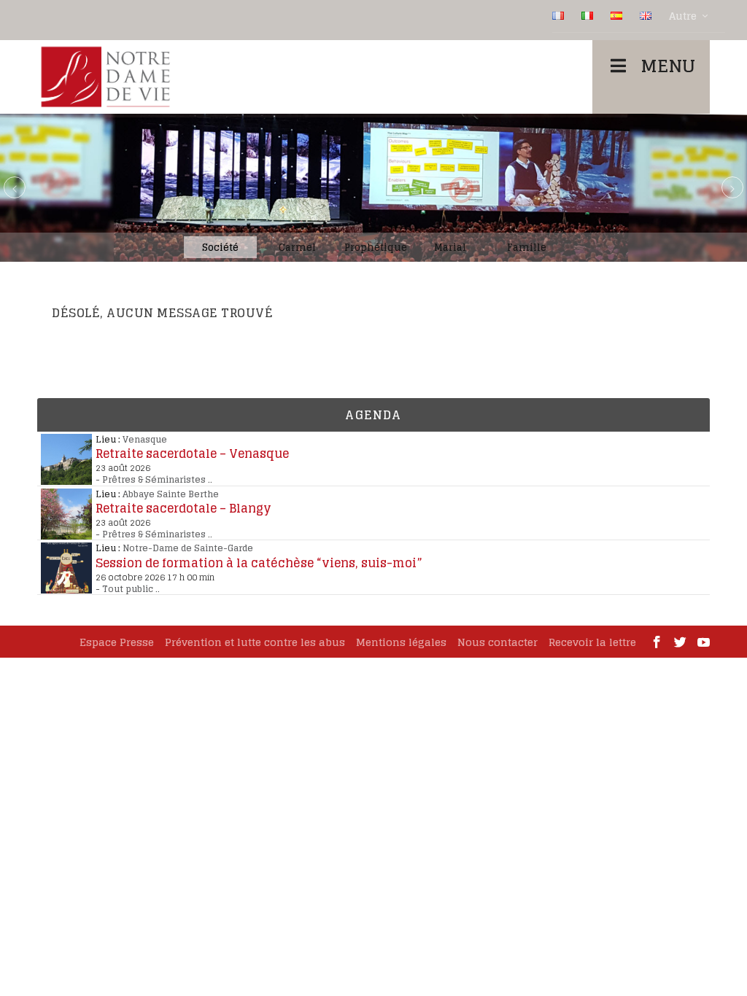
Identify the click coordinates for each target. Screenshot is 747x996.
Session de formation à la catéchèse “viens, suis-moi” (259, 563)
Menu (667, 66)
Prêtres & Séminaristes (154, 479)
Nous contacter (497, 642)
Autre (683, 16)
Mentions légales (401, 642)
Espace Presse (117, 642)
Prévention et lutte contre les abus (255, 642)
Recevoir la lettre (592, 642)
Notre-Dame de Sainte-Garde (188, 548)
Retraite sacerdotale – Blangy (183, 508)
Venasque (145, 439)
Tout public (127, 588)
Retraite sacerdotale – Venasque (192, 453)
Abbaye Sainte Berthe (171, 494)
